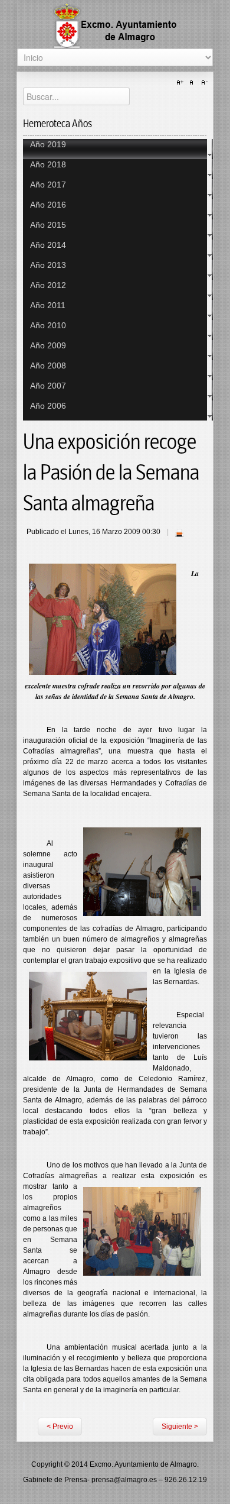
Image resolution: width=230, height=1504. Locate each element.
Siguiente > (180, 1426)
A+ (181, 83)
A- (203, 83)
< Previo (60, 1426)
